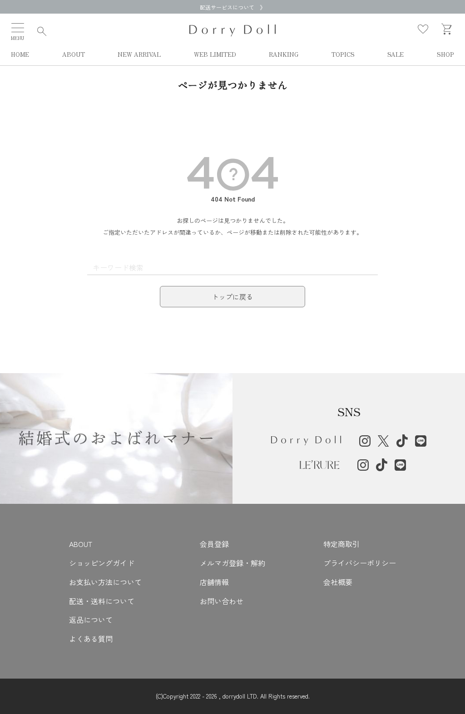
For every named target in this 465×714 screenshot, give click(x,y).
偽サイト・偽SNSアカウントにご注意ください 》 (232, 7)
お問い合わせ (221, 601)
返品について (91, 619)
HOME (20, 54)
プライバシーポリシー (359, 562)
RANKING (283, 54)
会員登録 (214, 543)
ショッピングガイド (101, 562)
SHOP (445, 54)
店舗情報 (214, 581)
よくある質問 (91, 638)
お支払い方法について (105, 581)
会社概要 (337, 581)
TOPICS (343, 54)
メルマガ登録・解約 (232, 562)
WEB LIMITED (215, 54)
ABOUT (73, 54)
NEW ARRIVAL (139, 54)
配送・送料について (101, 601)
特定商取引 (341, 543)
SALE (395, 54)
